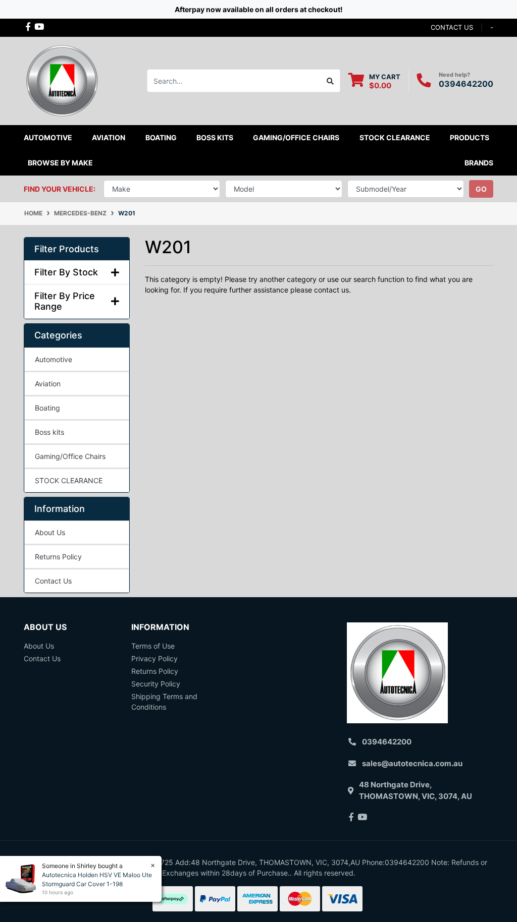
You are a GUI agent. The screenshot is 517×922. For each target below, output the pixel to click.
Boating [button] (161, 137)
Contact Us (53, 581)
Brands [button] (478, 162)
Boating (47, 408)
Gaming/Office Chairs (70, 456)
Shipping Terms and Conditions (164, 701)
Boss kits (214, 137)
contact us (452, 27)
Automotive (53, 359)
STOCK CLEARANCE (394, 137)
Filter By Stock (66, 272)
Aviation (48, 383)
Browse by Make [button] (60, 162)
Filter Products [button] (66, 249)
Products (469, 137)
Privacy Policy (154, 658)
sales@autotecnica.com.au (412, 763)
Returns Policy (58, 556)
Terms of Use (153, 646)
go (481, 189)
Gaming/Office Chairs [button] (296, 137)
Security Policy (155, 683)
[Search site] (330, 80)
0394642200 (466, 84)
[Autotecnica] (61, 80)
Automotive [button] (48, 137)
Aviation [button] (108, 137)
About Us (50, 532)
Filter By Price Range (64, 301)
